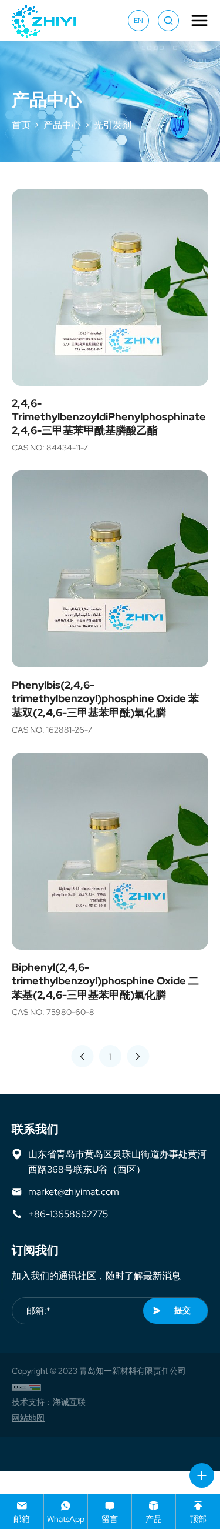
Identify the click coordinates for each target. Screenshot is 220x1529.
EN (138, 20)
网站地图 (28, 1418)
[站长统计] (26, 1386)
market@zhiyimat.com (73, 1191)
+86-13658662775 (68, 1214)
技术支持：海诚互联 (49, 1402)
